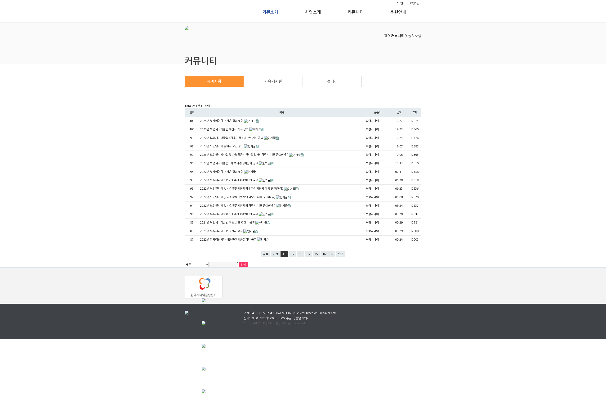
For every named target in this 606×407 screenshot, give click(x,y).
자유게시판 (273, 81)
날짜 (399, 112)
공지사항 (214, 81)
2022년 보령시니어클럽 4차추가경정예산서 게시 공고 (232, 138)
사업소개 (313, 12)
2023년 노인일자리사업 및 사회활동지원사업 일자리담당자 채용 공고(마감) (244, 154)
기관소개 (270, 12)
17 (332, 254)
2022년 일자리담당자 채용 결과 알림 (222, 171)
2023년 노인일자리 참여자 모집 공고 (222, 146)
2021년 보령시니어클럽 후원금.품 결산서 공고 (227, 222)
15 (316, 254)
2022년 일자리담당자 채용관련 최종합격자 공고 (228, 239)
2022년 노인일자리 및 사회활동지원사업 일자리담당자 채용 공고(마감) (242, 188)
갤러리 (332, 81)
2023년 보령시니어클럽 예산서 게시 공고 (224, 129)
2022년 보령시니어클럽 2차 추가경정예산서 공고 (229, 180)
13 (300, 254)
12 (292, 254)
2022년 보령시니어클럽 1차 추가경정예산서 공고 (229, 214)
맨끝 (340, 254)
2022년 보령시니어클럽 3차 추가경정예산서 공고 (229, 163)
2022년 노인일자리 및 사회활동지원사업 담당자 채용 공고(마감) (238, 197)
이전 (275, 254)
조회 (414, 112)
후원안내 (398, 12)
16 (324, 254)
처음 (265, 254)
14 (308, 254)
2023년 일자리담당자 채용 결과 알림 (222, 120)
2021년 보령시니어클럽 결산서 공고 (221, 231)
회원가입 (414, 3)
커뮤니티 (356, 12)
